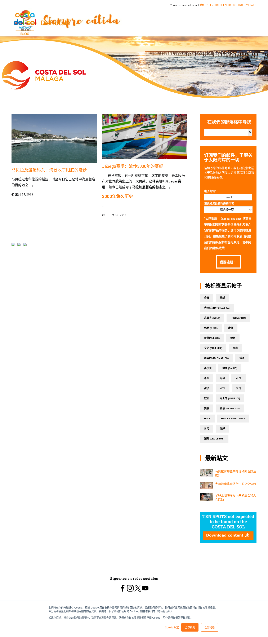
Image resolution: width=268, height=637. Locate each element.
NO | (242, 4)
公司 (238, 388)
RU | (231, 4)
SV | (247, 4)
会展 (206, 297)
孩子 (206, 388)
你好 (222, 428)
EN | (212, 4)
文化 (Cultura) (213, 348)
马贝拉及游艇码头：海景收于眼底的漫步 (49, 170)
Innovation (238, 317)
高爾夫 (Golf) (212, 317)
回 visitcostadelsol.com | (184, 4)
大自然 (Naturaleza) (216, 307)
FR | (217, 4)
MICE (238, 378)
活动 (241, 358)
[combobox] (226, 132)
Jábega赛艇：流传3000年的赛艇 (132, 166)
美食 (206, 408)
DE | (222, 4)
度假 (230, 327)
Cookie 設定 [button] (172, 627)
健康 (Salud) (229, 368)
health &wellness (233, 418)
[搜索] (250, 132)
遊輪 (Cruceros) (214, 438)
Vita (222, 388)
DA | (252, 4)
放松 (206, 398)
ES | (208, 4)
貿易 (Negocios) (230, 408)
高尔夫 (208, 368)
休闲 (206, 428)
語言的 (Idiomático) (216, 358)
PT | (226, 4)
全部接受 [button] (190, 627)
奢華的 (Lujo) (212, 338)
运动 (222, 378)
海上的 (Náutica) (230, 398)
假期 (232, 338)
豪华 (206, 378)
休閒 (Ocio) (211, 327)
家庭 (235, 348)
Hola (207, 418)
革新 (222, 297)
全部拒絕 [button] (210, 627)
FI (255, 4)
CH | (236, 4)
